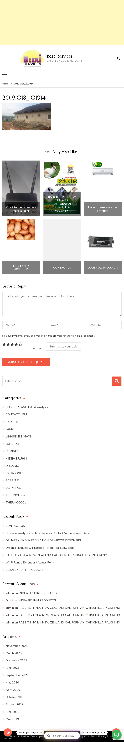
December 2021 (16, 660)
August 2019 (15, 704)
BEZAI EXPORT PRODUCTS (21, 267)
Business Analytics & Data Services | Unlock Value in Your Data (47, 533)
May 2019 (12, 719)
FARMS (11, 429)
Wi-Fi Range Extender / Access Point (21, 208)
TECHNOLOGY (16, 495)
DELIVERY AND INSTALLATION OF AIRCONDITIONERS (43, 540)
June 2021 (13, 668)
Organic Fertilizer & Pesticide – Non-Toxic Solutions (40, 548)
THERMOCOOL (16, 502)
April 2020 (13, 690)
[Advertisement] (62, 22)
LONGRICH (13, 444)
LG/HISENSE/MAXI (18, 436)
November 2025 (17, 646)
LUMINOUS (13, 451)
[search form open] (118, 58)
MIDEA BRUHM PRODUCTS (38, 593)
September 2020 (17, 675)
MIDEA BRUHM (16, 459)
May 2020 (12, 682)
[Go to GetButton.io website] (8, 739)
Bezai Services (59, 56)
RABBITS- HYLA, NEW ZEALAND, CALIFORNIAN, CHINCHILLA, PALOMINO (62, 204)
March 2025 (14, 653)
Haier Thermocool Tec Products (103, 208)
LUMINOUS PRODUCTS (103, 267)
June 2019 (13, 712)
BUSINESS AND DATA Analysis (27, 407)
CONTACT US (62, 267)
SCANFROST (14, 488)
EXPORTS (12, 422)
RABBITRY (13, 480)
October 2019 (15, 697)
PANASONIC (14, 473)
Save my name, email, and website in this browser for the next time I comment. (50, 336)
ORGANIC (12, 466)
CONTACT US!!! (16, 414)
